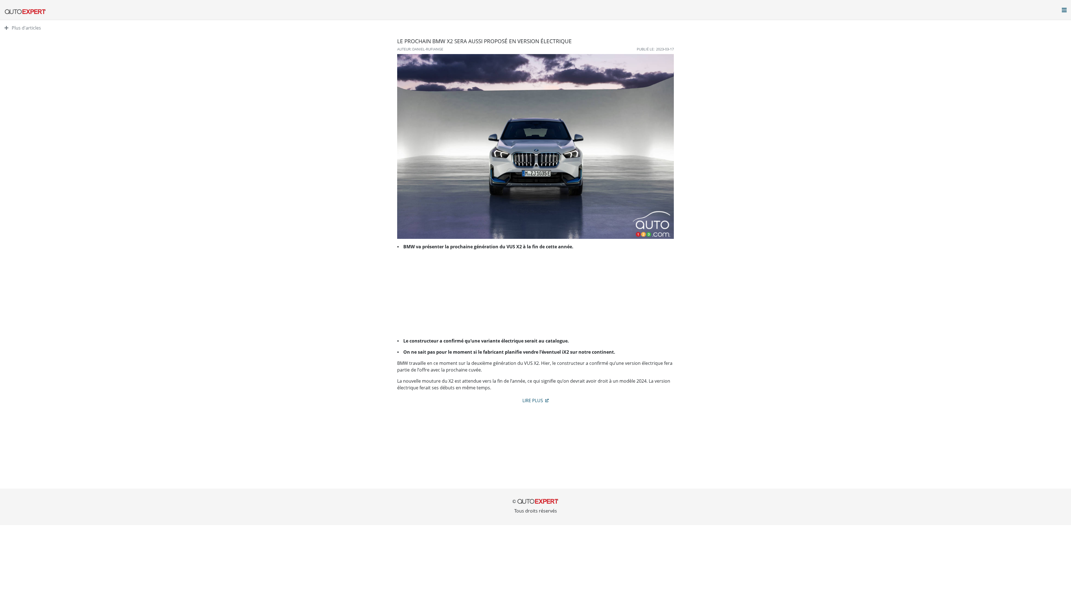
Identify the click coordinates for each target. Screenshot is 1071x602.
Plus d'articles (26, 28)
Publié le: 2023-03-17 (655, 49)
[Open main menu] (1064, 10)
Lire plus (533, 400)
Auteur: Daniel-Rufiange (420, 49)
